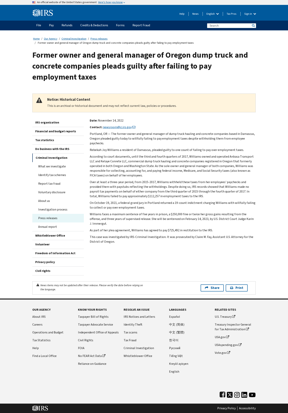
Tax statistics (44, 140)
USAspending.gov (226, 345)
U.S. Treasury (223, 317)
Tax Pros (231, 14)
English (210, 14)
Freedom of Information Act (55, 253)
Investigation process (52, 209)
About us (44, 201)
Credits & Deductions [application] (94, 25)
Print (239, 288)
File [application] (38, 25)
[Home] (43, 11)
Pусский (174, 348)
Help (182, 14)
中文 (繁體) (176, 332)
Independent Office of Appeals (98, 332)
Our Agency (50, 39)
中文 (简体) (176, 324)
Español (174, 317)
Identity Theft (133, 324)
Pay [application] (51, 25)
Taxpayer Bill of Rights (93, 317)
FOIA (81, 348)
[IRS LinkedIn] (244, 393)
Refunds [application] (67, 25)
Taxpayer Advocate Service (95, 324)
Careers (37, 324)
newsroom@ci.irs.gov (117, 127)
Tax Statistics (41, 340)
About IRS (39, 317)
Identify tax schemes (52, 175)
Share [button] (215, 288)
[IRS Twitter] (230, 393)
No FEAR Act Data (90, 356)
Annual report (47, 227)
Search (253, 25)
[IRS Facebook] (222, 393)
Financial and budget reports (55, 131)
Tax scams (130, 332)
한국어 (173, 340)
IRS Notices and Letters (139, 317)
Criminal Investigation (74, 39)
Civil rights (42, 271)
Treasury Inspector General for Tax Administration (233, 326)
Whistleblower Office (50, 235)
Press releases (99, 39)
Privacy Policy (226, 408)
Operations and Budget (47, 332)
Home (36, 39)
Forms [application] (120, 25)
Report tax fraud (49, 184)
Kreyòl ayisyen (178, 364)
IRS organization (47, 122)
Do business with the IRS (52, 149)
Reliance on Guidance (92, 364)
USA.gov (220, 337)
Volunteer (42, 244)
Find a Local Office (44, 356)
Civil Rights (85, 340)
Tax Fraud (130, 340)
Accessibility (247, 408)
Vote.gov (220, 353)
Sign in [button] (248, 14)
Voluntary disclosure (51, 192)
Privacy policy (45, 262)
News (195, 14)
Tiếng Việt (176, 356)
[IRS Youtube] (252, 393)
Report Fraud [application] (141, 25)
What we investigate (52, 166)
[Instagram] (237, 393)
